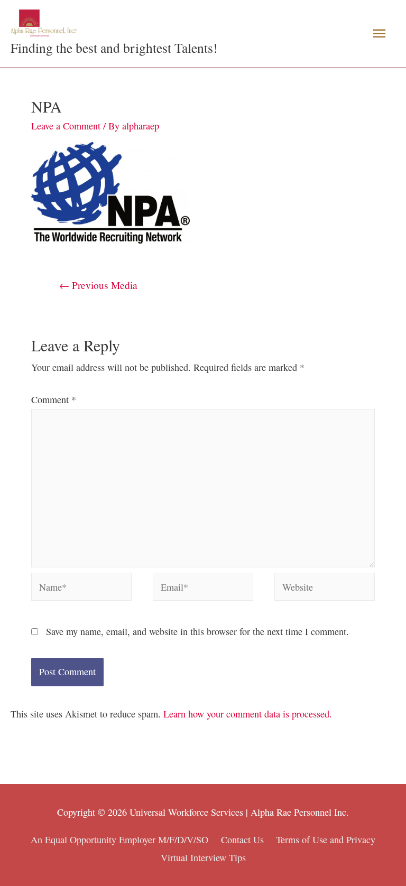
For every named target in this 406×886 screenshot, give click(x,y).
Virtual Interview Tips (203, 857)
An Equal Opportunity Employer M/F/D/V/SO (119, 839)
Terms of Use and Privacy (325, 839)
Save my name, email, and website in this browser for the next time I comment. (197, 631)
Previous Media (98, 285)
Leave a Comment (65, 125)
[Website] (324, 588)
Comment (53, 399)
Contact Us (242, 839)
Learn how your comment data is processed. (247, 713)
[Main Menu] (379, 33)
